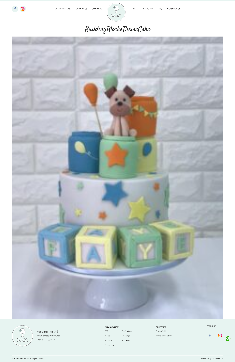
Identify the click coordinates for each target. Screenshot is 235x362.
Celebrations (63, 8)
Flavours (148, 8)
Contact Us (173, 8)
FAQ (160, 8)
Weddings (81, 8)
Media (134, 8)
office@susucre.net (51, 336)
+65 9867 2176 (49, 340)
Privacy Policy (161, 331)
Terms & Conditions (164, 336)
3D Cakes (97, 8)
